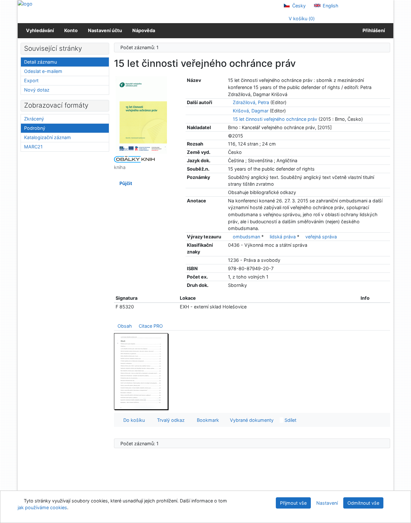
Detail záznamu (40, 62)
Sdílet (289, 420)
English (329, 5)
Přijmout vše (293, 503)
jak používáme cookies (42, 507)
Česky (298, 5)
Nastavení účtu (105, 30)
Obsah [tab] (125, 326)
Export (31, 80)
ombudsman (246, 236)
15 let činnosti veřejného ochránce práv (275, 119)
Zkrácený (34, 118)
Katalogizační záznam (47, 137)
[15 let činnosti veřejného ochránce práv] (141, 114)
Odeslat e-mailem (43, 71)
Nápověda (143, 30)
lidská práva (283, 236)
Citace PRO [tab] (151, 326)
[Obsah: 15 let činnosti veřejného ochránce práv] (141, 371)
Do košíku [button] (133, 420)
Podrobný (34, 128)
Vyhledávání (40, 30)
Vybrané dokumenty (251, 420)
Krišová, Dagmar (250, 110)
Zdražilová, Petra (251, 102)
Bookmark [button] (206, 420)
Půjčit (125, 183)
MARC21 (33, 146)
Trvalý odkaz (169, 420)
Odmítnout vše (363, 503)
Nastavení (327, 503)
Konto (71, 30)
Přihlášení (373, 30)
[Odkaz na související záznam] (230, 102)
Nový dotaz (36, 90)
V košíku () (301, 18)
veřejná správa (321, 236)
